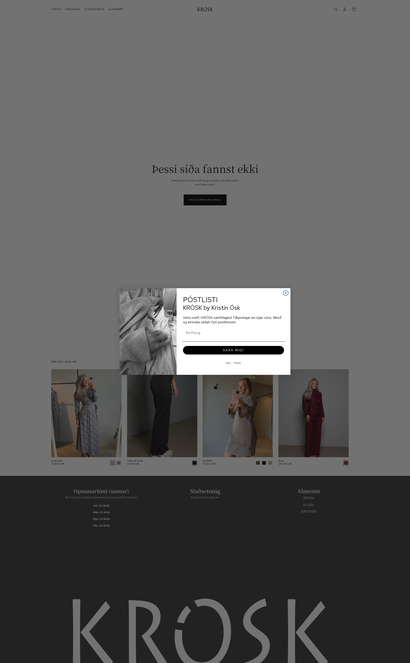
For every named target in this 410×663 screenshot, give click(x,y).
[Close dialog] (285, 292)
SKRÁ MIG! (233, 350)
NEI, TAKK (233, 363)
